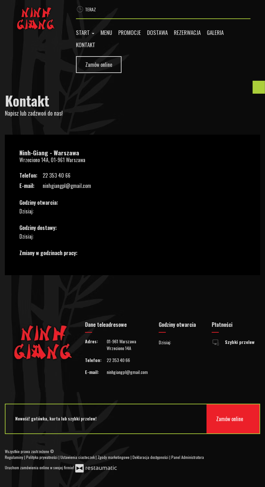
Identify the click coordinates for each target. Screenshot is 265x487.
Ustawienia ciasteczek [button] (78, 457)
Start (83, 32)
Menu (106, 32)
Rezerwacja (187, 32)
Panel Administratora (187, 457)
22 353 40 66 (56, 175)
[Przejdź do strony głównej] (36, 18)
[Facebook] (214, 454)
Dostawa (157, 32)
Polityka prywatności (42, 457)
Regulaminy (14, 457)
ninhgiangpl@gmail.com (67, 186)
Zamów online (98, 64)
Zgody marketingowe (114, 457)
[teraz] (43, 211)
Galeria (215, 32)
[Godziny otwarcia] (53, 211)
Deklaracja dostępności (150, 457)
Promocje (129, 32)
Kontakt (85, 45)
